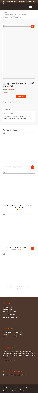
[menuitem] (25, 6)
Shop (5, 13)
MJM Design (18, 389)
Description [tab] (8, 109)
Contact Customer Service (10, 317)
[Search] (25, 6)
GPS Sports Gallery (18, 387)
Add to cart (21, 96)
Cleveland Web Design (8, 389)
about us (12, 360)
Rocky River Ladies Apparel (14, 102)
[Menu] (29, 6)
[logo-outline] (16, 6)
